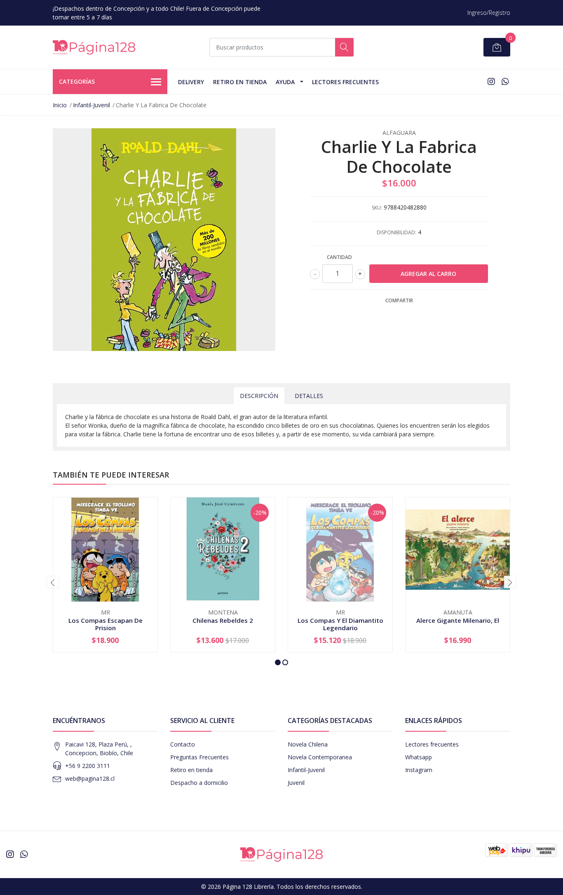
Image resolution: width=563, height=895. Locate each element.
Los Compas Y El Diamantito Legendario (340, 624)
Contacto (182, 744)
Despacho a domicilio (199, 783)
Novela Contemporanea (320, 757)
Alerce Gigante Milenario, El (457, 620)
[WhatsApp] (505, 81)
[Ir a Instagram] (491, 81)
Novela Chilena (308, 744)
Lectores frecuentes (432, 744)
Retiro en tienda (240, 82)
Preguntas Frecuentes (199, 757)
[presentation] (53, 582)
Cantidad (339, 257)
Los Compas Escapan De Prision (105, 624)
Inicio (60, 105)
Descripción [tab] (259, 396)
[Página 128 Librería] (94, 47)
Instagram (418, 770)
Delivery (191, 82)
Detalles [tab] (309, 396)
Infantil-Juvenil (91, 105)
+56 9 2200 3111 (87, 766)
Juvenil (296, 783)
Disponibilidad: (396, 232)
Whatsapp (418, 757)
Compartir (399, 300)
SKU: (377, 207)
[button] (278, 662)
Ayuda (285, 82)
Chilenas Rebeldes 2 (222, 620)
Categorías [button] (77, 81)
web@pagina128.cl (90, 778)
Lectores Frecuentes (345, 82)
